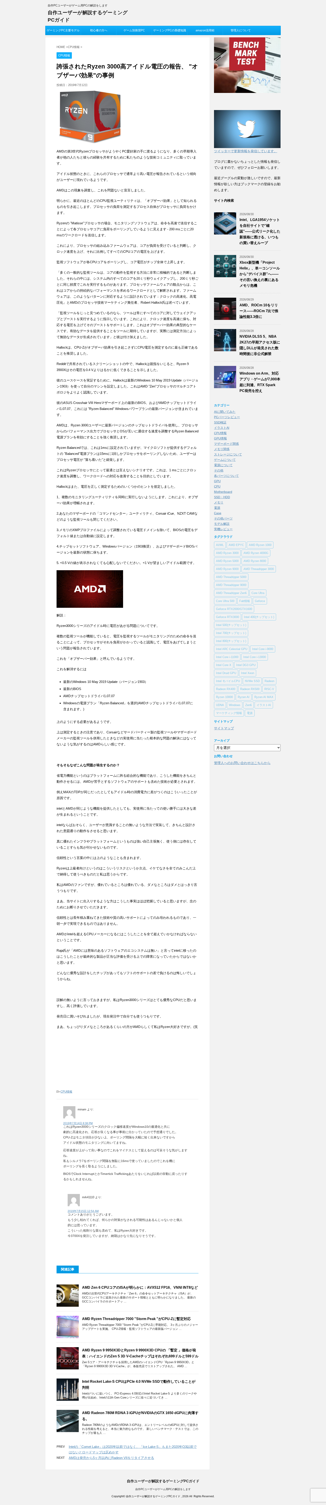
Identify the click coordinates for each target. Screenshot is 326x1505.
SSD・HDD (222, 497)
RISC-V (269, 689)
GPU (217, 481)
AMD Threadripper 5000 (231, 577)
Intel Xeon (247, 673)
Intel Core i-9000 (262, 649)
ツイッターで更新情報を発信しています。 (245, 151)
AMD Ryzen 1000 (260, 545)
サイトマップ (224, 728)
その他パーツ (223, 518)
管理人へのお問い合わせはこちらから (242, 763)
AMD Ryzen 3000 (227, 553)
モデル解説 (222, 524)
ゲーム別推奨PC (134, 30)
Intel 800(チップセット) (231, 641)
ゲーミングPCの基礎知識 (169, 30)
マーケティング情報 (229, 713)
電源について (223, 465)
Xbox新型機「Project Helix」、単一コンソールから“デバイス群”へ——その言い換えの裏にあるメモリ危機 (260, 274)
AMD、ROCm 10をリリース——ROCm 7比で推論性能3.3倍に (259, 311)
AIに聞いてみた (225, 411)
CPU (217, 486)
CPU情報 (66, 1091)
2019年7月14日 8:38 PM (78, 1123)
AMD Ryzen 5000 (227, 561)
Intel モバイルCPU (228, 681)
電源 (217, 508)
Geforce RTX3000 (227, 617)
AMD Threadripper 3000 (259, 569)
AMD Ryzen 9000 (227, 569)
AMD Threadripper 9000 (231, 585)
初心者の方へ (98, 30)
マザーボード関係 (226, 443)
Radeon (269, 681)
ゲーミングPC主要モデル (63, 30)
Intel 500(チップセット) (231, 625)
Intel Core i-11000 (227, 657)
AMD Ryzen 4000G (256, 553)
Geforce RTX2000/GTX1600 (234, 609)
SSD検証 (220, 422)
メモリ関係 (222, 449)
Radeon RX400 (225, 689)
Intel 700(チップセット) (231, 633)
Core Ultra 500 (225, 601)
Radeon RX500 (249, 689)
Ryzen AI (243, 697)
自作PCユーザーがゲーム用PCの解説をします (163, 1489)
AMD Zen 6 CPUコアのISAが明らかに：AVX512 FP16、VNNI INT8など (140, 1287)
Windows (234, 705)
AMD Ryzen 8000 (255, 561)
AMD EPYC (236, 545)
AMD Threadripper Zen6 (231, 593)
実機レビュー (223, 529)
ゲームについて (225, 460)
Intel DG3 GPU (245, 665)
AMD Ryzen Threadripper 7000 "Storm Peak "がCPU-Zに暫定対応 (136, 1319)
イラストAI (221, 427)
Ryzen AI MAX (263, 697)
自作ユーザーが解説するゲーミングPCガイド (163, 1481)
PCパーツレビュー (227, 417)
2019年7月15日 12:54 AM (83, 1211)
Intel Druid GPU (226, 673)
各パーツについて (226, 476)
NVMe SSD (252, 681)
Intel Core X (223, 665)
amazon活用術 (205, 30)
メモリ (218, 502)
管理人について (241, 30)
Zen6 (248, 705)
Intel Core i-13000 (254, 657)
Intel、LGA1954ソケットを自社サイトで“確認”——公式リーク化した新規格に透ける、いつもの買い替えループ (260, 231)
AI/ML (220, 545)
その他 (218, 470)
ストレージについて (228, 454)
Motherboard (223, 492)
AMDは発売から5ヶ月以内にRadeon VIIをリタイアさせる (111, 1458)
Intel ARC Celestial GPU (231, 649)
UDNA (220, 705)
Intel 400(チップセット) (259, 617)
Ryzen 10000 (224, 697)
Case (217, 513)
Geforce (260, 601)
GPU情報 (220, 438)
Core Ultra (257, 593)
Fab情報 (244, 601)
